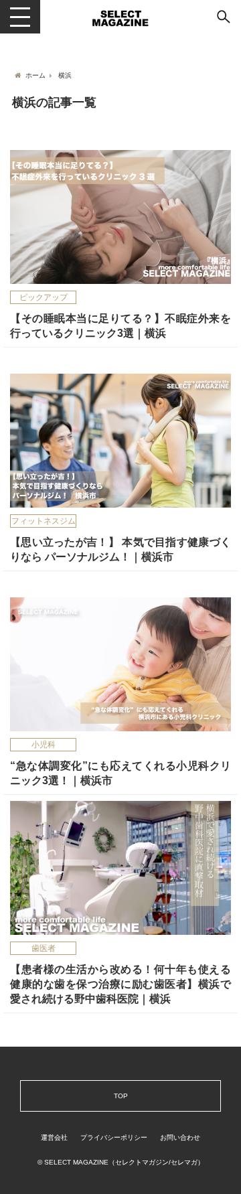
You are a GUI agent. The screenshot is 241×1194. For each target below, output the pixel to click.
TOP (121, 1095)
